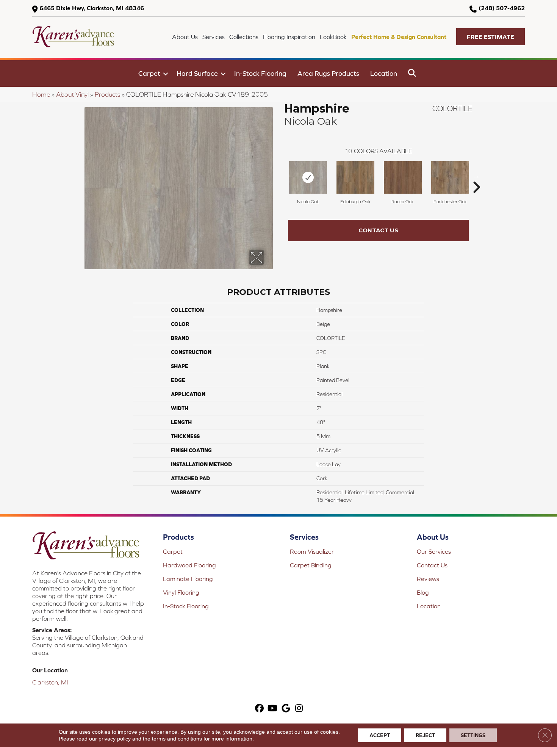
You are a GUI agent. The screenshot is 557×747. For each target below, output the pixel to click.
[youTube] (272, 708)
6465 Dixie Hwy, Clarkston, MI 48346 (91, 8)
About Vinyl (72, 94)
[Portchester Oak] (450, 177)
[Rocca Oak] (403, 177)
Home (41, 94)
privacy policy (115, 739)
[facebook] (259, 708)
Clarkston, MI (50, 682)
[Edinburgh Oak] (355, 177)
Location (383, 73)
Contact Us (378, 230)
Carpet (149, 73)
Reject (425, 735)
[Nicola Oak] (308, 177)
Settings (473, 735)
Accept (379, 735)
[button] (490, 36)
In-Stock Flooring (260, 73)
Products (107, 94)
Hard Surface (197, 73)
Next (476, 176)
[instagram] (299, 708)
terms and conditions (177, 739)
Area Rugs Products (328, 73)
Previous (280, 176)
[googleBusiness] (285, 708)
